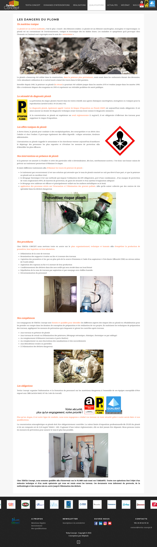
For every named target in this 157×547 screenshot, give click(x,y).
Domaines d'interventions (57, 5)
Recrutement (36, 526)
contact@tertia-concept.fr (141, 527)
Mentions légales (38, 523)
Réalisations (79, 5)
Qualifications (96, 5)
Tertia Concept (32, 5)
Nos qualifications (39, 528)
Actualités (112, 5)
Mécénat (125, 5)
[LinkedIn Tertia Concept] (100, 523)
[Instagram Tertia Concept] (105, 523)
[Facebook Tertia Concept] (96, 523)
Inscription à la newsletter (74, 523)
